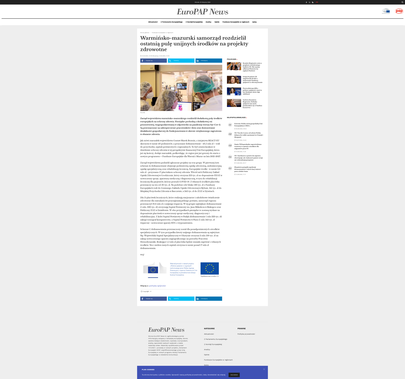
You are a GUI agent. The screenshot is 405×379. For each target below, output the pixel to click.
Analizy (208, 22)
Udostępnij (204, 60)
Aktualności (153, 22)
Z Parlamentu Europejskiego (172, 22)
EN (317, 2)
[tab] (181, 291)
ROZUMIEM (234, 375)
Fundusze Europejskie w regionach (236, 22)
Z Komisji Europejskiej (194, 22)
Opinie (217, 22)
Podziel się (149, 60)
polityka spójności (157, 286)
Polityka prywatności (246, 334)
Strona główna (144, 32)
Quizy (254, 22)
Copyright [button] (146, 291)
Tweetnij (176, 60)
